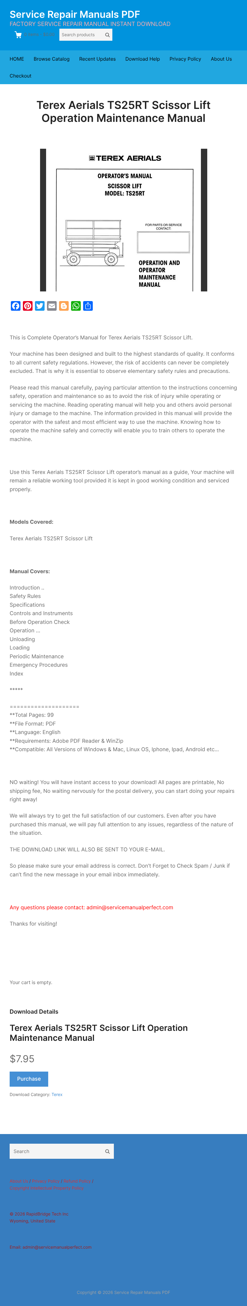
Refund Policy (77, 1181)
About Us (221, 59)
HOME (17, 59)
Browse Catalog (52, 59)
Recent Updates (97, 59)
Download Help (142, 59)
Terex (57, 1094)
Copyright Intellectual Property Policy (47, 1188)
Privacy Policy (185, 59)
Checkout (20, 76)
